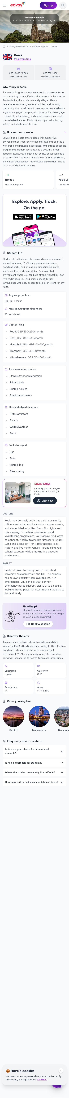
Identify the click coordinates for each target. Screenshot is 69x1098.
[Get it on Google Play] (46, 217)
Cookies (42, 1079)
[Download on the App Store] (23, 217)
